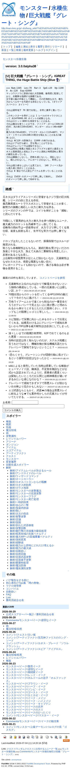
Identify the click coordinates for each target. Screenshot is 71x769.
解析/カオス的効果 (20, 484)
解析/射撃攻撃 (18, 516)
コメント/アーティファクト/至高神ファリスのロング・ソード (37, 639)
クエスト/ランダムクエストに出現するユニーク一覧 (32, 749)
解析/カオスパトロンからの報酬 (28, 481)
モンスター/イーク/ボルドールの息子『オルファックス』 (36, 679)
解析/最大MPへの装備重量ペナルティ (31, 536)
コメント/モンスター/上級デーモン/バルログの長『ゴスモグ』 (36, 728)
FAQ (8, 594)
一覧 (11, 50)
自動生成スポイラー (17, 464)
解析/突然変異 (18, 539)
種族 (8, 421)
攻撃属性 (11, 435)
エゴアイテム (13, 450)
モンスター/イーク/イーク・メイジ (26, 698)
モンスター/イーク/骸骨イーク (23, 666)
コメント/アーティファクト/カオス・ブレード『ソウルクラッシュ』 (37, 645)
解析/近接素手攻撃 (20, 559)
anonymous (16, 760)
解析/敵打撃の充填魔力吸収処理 (28, 530)
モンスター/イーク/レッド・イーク (26, 675)
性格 (8, 427)
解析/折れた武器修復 (22, 525)
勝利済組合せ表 (15, 600)
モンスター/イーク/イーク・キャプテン (28, 703)
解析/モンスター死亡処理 (24, 499)
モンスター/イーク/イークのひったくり (28, 712)
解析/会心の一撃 (19, 505)
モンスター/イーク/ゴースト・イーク (27, 692)
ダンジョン (12, 444)
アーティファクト (16, 453)
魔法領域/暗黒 (14, 654)
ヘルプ (39, 50)
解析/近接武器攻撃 (20, 556)
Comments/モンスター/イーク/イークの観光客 (32, 721)
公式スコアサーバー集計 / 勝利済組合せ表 (30, 614)
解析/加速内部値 (19, 507)
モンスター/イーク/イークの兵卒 (24, 706)
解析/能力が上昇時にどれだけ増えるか (32, 545)
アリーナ (11, 441)
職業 (8, 424)
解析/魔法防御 (18, 565)
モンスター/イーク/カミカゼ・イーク (27, 695)
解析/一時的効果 (19, 502)
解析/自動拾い (18, 551)
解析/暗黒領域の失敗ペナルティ (28, 533)
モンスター (34, 8)
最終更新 (28, 50)
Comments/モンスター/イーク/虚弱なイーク (31, 620)
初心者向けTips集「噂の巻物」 (23, 582)
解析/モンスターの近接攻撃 (25, 493)
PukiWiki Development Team (38, 764)
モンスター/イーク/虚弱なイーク (24, 669)
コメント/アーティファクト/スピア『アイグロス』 (35, 649)
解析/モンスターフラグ (23, 496)
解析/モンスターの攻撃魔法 (25, 490)
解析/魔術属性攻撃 (20, 568)
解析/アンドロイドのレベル (25, 473)
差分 (32, 46)
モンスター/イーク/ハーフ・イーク (26, 686)
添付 (47, 46)
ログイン (51, 50)
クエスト (11, 455)
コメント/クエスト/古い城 (21, 634)
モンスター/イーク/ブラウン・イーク (27, 683)
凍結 (25, 46)
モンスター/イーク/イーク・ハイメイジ (28, 701)
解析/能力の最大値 (20, 548)
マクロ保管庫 (13, 585)
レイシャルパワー (16, 438)
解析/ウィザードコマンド (24, 476)
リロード (57, 46)
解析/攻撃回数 (18, 528)
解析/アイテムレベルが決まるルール (31, 470)
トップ (7, 46)
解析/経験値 (16, 542)
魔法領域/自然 (14, 628)
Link (8, 597)
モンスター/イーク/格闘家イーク (24, 672)
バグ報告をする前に (17, 580)
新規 (4, 50)
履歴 (40, 46)
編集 (18, 46)
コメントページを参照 (52, 277)
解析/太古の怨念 (19, 513)
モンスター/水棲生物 (14, 59)
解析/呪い (15, 510)
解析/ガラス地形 (19, 487)
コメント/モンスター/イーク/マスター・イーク (32, 715)
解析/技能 (15, 522)
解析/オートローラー (22, 479)
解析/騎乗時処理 (19, 562)
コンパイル (12, 588)
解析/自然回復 (18, 553)
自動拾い (11, 591)
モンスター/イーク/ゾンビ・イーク (26, 689)
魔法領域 (11, 430)
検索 (18, 50)
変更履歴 (11, 461)
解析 (8, 467)
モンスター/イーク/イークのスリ (24, 709)
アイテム (11, 447)
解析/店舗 (15, 519)
